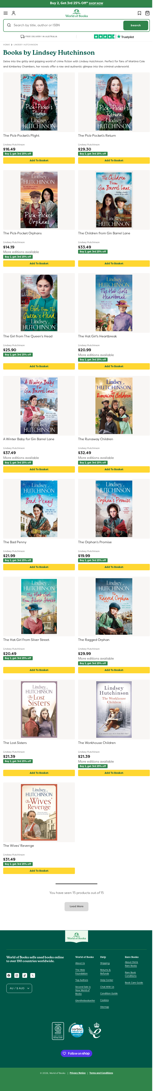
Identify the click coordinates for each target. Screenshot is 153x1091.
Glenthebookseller (85, 1000)
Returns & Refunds (104, 972)
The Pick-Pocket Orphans (22, 233)
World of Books (56, 1073)
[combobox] (75, 25)
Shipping (104, 963)
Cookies (103, 1000)
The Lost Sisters (15, 743)
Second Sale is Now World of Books (83, 990)
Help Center (105, 980)
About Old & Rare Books (129, 964)
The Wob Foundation (81, 972)
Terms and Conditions (100, 1073)
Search (133, 25)
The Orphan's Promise (93, 542)
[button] (5, 13)
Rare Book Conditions (128, 974)
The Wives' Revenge (18, 846)
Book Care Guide (132, 982)
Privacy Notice (76, 1073)
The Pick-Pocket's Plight (21, 135)
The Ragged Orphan (92, 640)
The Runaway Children (94, 439)
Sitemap (103, 1007)
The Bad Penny (14, 542)
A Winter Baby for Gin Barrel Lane (28, 439)
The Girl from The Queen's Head (27, 336)
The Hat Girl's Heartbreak (96, 336)
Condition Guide (108, 993)
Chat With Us (106, 987)
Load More (75, 906)
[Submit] (9, 25)
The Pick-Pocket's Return (96, 135)
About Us (80, 963)
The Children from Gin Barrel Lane (103, 233)
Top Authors (81, 980)
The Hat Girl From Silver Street (26, 640)
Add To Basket (38, 160)
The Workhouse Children (95, 743)
